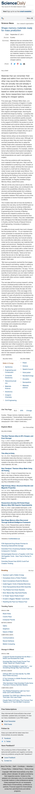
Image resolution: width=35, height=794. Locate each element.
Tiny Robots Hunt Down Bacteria (14, 590)
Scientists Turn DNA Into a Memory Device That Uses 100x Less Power (17, 696)
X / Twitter (7, 741)
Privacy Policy (6, 769)
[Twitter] (14, 64)
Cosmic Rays (7, 616)
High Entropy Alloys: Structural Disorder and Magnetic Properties (17, 487)
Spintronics (9, 367)
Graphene (6, 629)
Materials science (26, 386)
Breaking (4, 570)
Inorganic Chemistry (8, 396)
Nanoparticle (27, 382)
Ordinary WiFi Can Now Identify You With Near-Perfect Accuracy (16, 674)
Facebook (7, 738)
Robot (25, 363)
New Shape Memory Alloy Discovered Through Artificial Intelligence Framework (16, 521)
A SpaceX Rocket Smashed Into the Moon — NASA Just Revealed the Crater (17, 657)
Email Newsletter (9, 721)
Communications (8, 638)
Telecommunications (10, 382)
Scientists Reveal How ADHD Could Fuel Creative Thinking (15, 562)
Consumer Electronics (8, 376)
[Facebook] (11, 64)
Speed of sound (28, 369)
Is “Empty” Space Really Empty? (13, 596)
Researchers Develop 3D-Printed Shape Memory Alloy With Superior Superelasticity (16, 504)
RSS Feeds (8, 724)
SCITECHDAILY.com (14, 539)
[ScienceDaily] (13, 3)
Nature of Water (8, 632)
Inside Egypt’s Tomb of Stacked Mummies (16, 584)
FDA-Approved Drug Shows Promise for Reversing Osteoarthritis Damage (14, 544)
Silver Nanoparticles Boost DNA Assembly (17, 587)
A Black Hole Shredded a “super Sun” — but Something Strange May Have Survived (17, 667)
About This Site (6, 766)
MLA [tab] (15, 410)
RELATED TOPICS (7, 359)
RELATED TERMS (25, 359)
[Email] (24, 64)
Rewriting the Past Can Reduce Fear (15, 602)
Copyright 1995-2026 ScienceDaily (13, 772)
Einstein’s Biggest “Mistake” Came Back (16, 599)
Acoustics (26, 379)
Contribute (21, 766)
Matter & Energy (8, 363)
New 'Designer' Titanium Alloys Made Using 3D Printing (16, 469)
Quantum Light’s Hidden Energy (13, 575)
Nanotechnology (28, 376)
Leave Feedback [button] (9, 757)
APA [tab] (21, 410)
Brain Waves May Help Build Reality (15, 593)
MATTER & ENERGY (6, 622)
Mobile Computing (9, 644)
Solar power (27, 372)
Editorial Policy (18, 769)
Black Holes (7, 614)
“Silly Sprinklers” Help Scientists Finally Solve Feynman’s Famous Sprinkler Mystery (18, 684)
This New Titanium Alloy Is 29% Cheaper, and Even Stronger (17, 437)
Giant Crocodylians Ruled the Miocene (15, 581)
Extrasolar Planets (9, 620)
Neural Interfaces (8, 641)
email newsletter (25, 11)
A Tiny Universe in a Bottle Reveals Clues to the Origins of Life (17, 679)
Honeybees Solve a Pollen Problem (15, 578)
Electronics (8, 392)
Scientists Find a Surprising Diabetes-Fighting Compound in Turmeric (16, 550)
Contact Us (8, 761)
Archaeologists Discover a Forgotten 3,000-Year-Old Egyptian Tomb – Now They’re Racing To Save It (17, 556)
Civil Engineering (11, 400)
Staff (14, 766)
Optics (5, 626)
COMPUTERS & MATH (7, 635)
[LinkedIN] (21, 64)
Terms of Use (29, 769)
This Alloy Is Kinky (8, 453)
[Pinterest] (18, 64)
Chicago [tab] (29, 410)
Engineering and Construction (10, 371)
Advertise (30, 766)
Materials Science (8, 387)
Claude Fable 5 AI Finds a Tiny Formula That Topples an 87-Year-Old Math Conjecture (18, 701)
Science (25, 366)
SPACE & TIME (5, 610)
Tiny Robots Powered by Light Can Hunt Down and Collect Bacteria (16, 692)
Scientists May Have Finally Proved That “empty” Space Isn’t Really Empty (16, 662)
